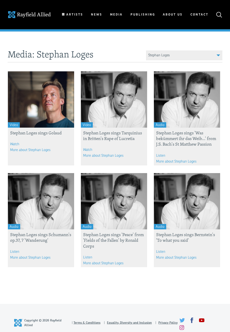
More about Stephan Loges (30, 150)
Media (116, 14)
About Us (173, 14)
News (96, 14)
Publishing (142, 14)
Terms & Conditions (86, 323)
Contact (199, 14)
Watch (14, 144)
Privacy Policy (168, 323)
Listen (160, 155)
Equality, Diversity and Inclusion (129, 323)
